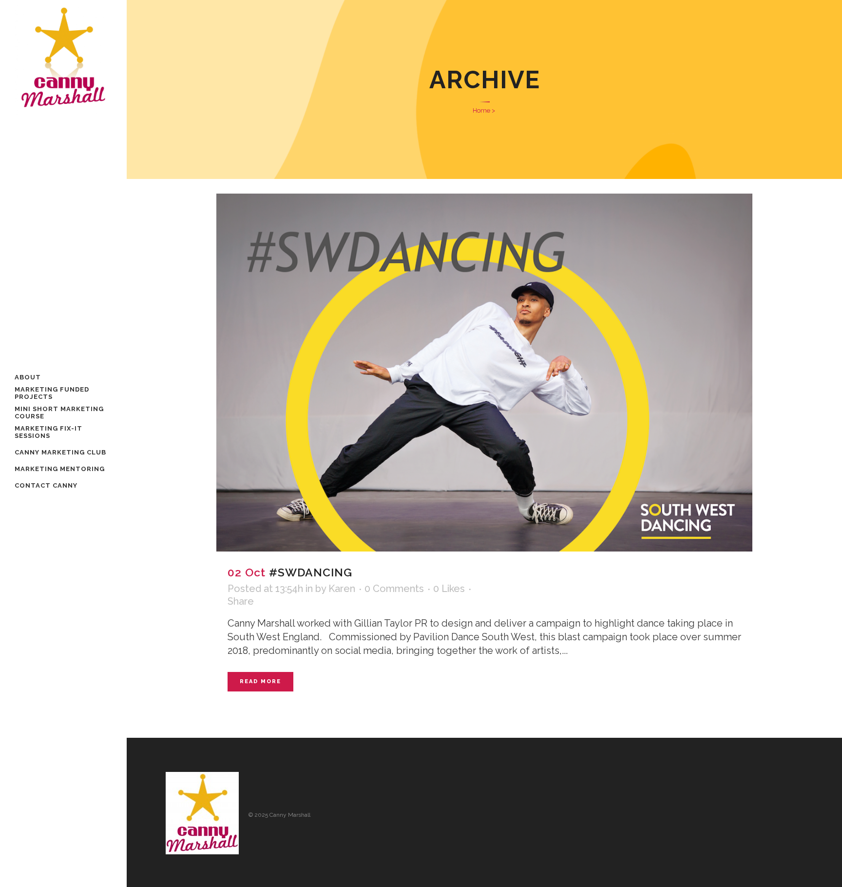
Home (481, 110)
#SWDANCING (310, 572)
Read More (260, 681)
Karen (341, 588)
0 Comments (394, 588)
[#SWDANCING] (484, 373)
